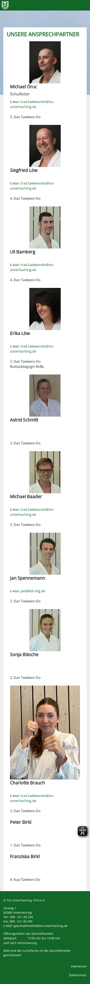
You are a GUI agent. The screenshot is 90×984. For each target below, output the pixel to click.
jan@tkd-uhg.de (33, 591)
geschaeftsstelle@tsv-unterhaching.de (41, 926)
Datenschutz (78, 975)
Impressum (79, 966)
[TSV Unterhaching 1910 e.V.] (5, 5)
